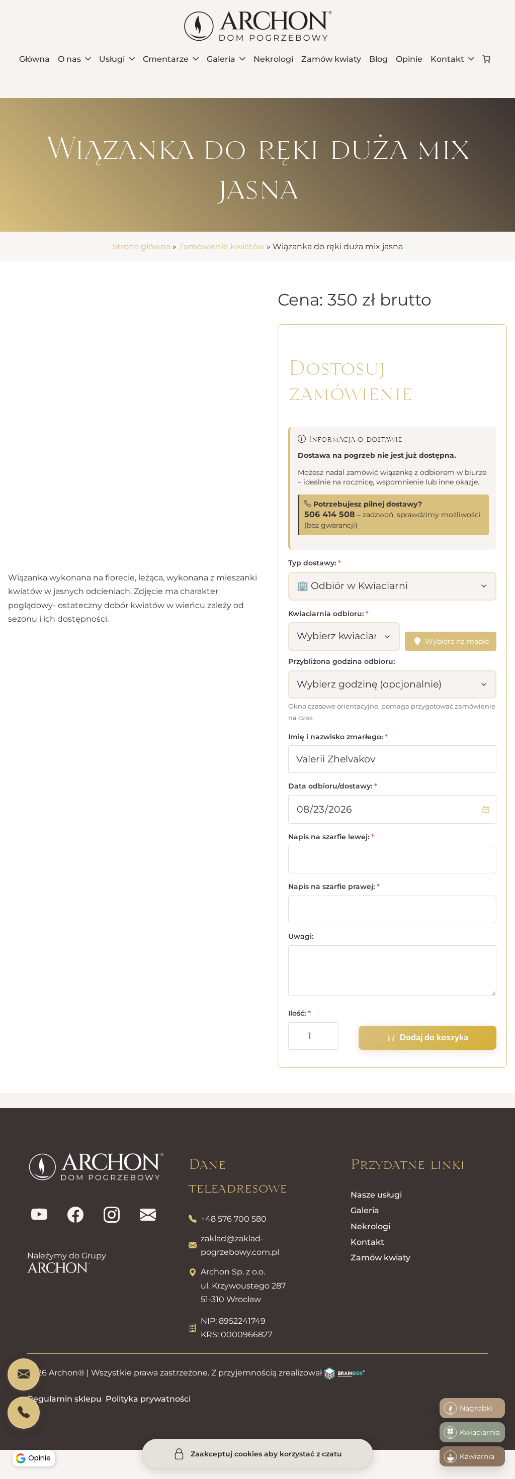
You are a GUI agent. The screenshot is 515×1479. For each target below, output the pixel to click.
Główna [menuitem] (34, 59)
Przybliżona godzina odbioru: (341, 661)
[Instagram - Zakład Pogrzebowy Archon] (112, 1215)
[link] (486, 59)
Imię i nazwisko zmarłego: (338, 736)
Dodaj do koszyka (434, 1037)
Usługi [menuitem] (112, 59)
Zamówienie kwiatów (222, 246)
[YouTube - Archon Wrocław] (39, 1215)
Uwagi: (300, 936)
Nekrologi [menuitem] (273, 59)
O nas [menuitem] (69, 59)
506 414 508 (329, 514)
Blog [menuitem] (378, 59)
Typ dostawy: (314, 562)
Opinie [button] (39, 1458)
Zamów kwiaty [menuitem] (331, 59)
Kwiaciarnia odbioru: (328, 613)
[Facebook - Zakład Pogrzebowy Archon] (75, 1215)
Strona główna (141, 246)
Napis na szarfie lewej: (331, 836)
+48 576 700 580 (234, 1219)
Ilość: (299, 1013)
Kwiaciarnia (480, 1432)
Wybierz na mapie (457, 641)
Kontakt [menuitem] (447, 59)
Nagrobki (476, 1408)
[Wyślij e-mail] (148, 1215)
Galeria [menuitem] (221, 59)
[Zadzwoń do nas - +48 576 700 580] (24, 1413)
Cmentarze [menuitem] (166, 59)
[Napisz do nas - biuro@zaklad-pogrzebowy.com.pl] (24, 1374)
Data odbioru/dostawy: (332, 786)
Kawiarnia (477, 1456)
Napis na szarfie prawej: (334, 886)
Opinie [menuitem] (409, 59)
